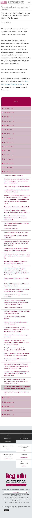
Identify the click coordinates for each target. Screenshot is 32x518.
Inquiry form (16, 492)
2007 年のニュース (9, 410)
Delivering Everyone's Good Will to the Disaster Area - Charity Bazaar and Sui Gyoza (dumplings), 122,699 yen (16, 342)
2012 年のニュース (9, 167)
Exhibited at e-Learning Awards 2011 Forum (16, 232)
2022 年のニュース (9, 125)
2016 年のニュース (9, 150)
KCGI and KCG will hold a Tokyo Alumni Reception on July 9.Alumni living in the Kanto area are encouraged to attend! (16, 329)
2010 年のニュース (9, 398)
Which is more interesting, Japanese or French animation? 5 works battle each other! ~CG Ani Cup (17, 256)
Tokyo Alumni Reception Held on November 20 (17, 186)
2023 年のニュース (9, 121)
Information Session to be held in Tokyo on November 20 (16, 236)
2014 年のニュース (9, 159)
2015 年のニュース (9, 155)
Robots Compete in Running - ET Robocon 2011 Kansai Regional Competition (15, 262)
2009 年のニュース (9, 402)
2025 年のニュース (9, 112)
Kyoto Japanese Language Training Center (24, 447)
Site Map (8, 435)
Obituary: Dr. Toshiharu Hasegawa (13, 175)
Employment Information (24, 431)
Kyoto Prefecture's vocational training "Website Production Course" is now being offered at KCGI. (15, 217)
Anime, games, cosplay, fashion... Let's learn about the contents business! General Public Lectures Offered (16, 243)
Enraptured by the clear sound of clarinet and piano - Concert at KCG (16, 224)
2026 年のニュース (9, 108)
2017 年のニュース (9, 146)
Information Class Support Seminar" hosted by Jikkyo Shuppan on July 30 (17, 312)
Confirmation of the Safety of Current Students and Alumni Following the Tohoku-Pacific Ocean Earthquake (16, 381)
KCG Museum (24, 454)
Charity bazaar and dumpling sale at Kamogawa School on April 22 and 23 (14, 349)
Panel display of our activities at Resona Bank (16, 207)
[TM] (16, 480)
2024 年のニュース (9, 117)
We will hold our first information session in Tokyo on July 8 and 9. (16, 323)
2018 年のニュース (9, 142)
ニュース (16, 101)
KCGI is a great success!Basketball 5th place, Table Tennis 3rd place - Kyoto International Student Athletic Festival (16, 181)
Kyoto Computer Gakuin (8, 446)
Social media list (8, 441)
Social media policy (8, 438)
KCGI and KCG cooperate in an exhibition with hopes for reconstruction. (16, 284)
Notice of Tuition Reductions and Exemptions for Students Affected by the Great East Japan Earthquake (16, 373)
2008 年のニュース (9, 406)
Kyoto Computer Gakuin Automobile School (8, 455)
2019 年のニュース (9, 138)
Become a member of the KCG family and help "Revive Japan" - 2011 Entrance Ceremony (16, 354)
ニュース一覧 (8, 6)
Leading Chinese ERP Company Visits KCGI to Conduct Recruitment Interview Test (16, 290)
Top (3, 6)
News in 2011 (16, 6)
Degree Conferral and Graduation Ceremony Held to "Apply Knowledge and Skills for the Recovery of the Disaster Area (16, 366)
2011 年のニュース (8, 172)
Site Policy (24, 435)
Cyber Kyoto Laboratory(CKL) (24, 462)
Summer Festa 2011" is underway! (13, 307)
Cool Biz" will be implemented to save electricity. (14, 317)
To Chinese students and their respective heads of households (15, 359)
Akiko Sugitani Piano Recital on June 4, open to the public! (16, 336)
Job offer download (8, 431)
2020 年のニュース (9, 133)
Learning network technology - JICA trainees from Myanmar (16, 295)
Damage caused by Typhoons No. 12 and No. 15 (16, 279)
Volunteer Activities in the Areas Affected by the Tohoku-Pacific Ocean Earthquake (17, 387)
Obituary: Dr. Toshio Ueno (11, 228)
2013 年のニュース (9, 163)
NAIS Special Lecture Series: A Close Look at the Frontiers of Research (16, 191)
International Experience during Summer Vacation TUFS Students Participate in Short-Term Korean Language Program (16, 302)
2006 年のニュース (9, 414)
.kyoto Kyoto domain (24, 438)
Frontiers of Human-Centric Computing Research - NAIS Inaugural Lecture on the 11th (16, 211)
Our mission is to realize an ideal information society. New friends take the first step (16, 249)
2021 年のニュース (9, 129)
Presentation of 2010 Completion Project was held (16, 393)
